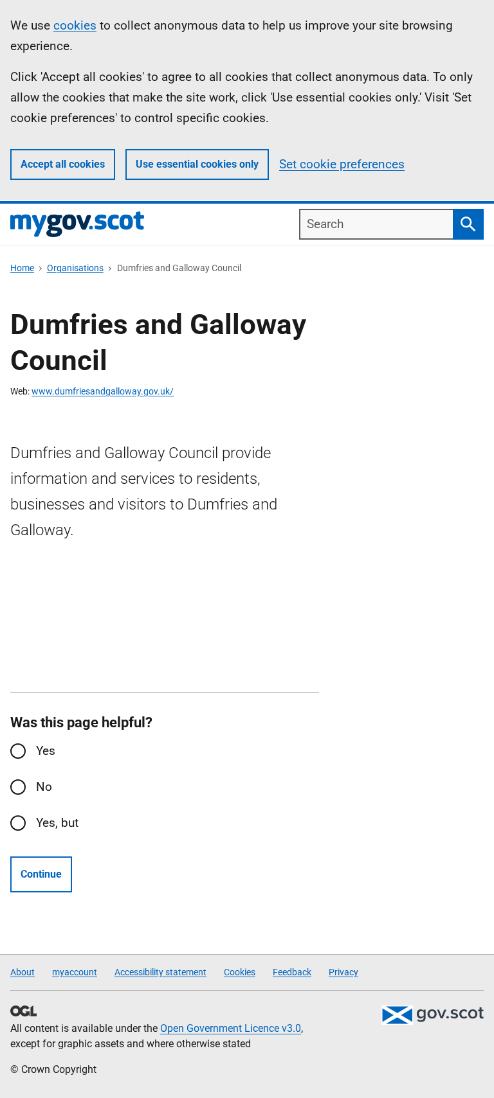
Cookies (239, 972)
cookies (74, 25)
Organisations (75, 268)
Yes (45, 750)
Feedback (292, 972)
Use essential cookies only (197, 164)
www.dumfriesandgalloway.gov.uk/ (103, 391)
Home (22, 268)
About (22, 972)
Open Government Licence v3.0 (230, 1028)
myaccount (74, 972)
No (44, 786)
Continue (41, 874)
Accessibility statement (160, 972)
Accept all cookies (63, 164)
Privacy (343, 972)
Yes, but (57, 822)
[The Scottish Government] (432, 1015)
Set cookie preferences (342, 164)
